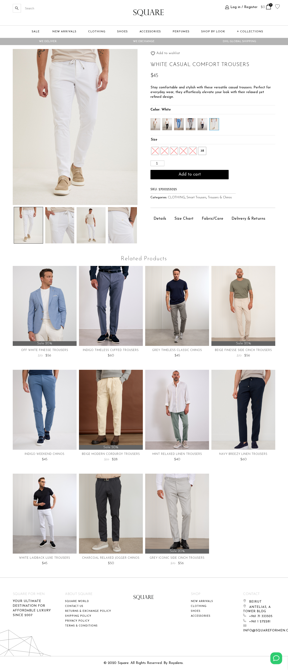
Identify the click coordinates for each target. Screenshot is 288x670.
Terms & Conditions (81, 626)
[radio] (155, 151)
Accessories (200, 616)
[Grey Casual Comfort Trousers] (191, 124)
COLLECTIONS (251, 31)
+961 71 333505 (261, 616)
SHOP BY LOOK (213, 31)
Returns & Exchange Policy (88, 611)
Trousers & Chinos (220, 197)
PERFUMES (181, 31)
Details (160, 219)
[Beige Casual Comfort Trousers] (155, 124)
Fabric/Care (212, 219)
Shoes (195, 611)
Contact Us (74, 606)
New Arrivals (202, 601)
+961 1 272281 (260, 621)
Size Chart (184, 219)
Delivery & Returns (248, 219)
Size (154, 139)
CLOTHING (176, 197)
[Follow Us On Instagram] (276, 658)
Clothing (198, 606)
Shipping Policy (78, 616)
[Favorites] (277, 6)
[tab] (159, 219)
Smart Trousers (196, 197)
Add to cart (189, 174)
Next (150, 224)
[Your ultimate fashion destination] (148, 13)
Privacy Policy (77, 621)
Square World (77, 601)
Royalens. (176, 663)
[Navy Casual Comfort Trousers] (202, 124)
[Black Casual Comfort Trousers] (167, 124)
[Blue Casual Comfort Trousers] (179, 124)
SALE (36, 31)
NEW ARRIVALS (64, 31)
